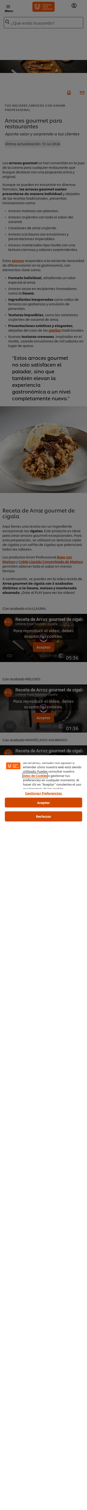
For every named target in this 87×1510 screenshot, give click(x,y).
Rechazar (43, 816)
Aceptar (43, 802)
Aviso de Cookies (35, 776)
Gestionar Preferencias (43, 793)
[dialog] (43, 1132)
